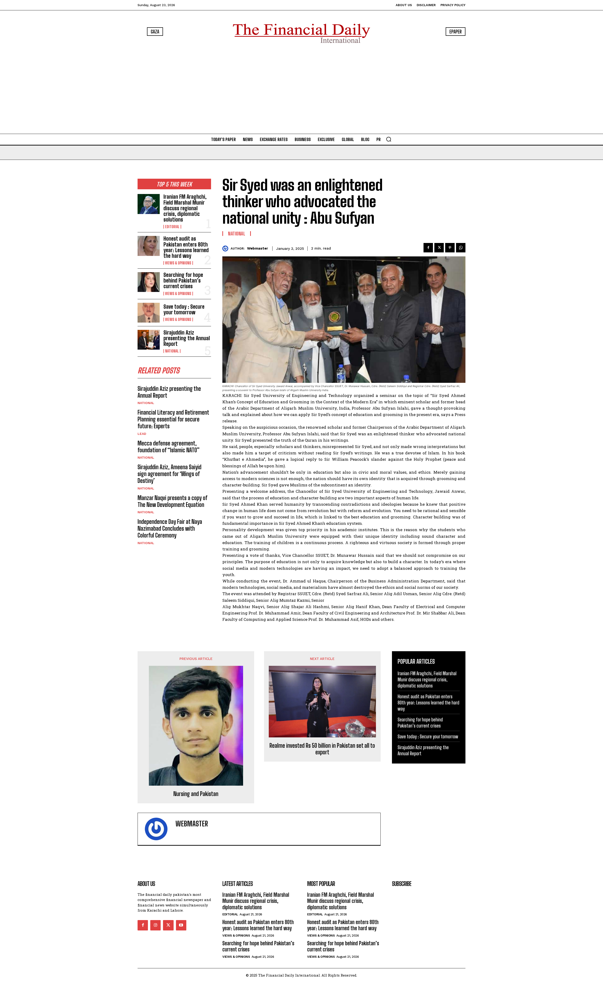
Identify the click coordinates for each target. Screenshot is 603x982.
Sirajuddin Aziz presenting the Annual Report (186, 338)
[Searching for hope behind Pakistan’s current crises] (149, 282)
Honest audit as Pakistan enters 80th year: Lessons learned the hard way (186, 247)
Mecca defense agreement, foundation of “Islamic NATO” (169, 446)
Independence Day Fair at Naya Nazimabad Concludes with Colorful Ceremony (170, 528)
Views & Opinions (178, 263)
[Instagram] (155, 925)
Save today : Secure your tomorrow (183, 309)
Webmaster (257, 248)
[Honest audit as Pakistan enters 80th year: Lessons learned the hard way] (149, 246)
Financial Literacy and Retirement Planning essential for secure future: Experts (173, 419)
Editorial (172, 227)
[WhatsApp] (460, 247)
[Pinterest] (450, 247)
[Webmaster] (226, 248)
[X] (439, 247)
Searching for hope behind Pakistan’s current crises (183, 280)
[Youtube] (181, 925)
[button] (388, 139)
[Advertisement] (301, 89)
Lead (142, 433)
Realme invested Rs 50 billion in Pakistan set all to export (322, 749)
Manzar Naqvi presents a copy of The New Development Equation (172, 501)
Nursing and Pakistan (195, 794)
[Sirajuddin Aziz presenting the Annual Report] (149, 340)
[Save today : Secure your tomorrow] (149, 313)
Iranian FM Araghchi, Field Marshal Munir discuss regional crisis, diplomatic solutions (185, 208)
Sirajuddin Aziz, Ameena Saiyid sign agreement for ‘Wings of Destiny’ (169, 474)
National (172, 351)
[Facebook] (428, 247)
